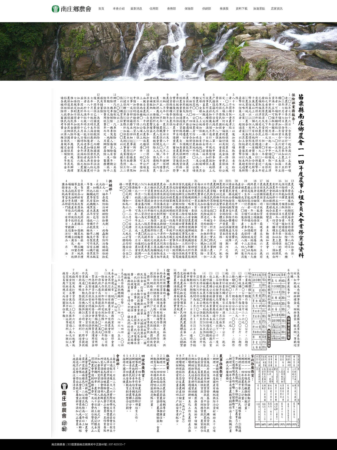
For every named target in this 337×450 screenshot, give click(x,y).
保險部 (189, 8)
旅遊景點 (259, 8)
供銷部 (206, 8)
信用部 (154, 8)
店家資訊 (277, 8)
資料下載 (241, 8)
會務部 (171, 8)
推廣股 (224, 8)
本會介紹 (119, 8)
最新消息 (136, 8)
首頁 (101, 8)
